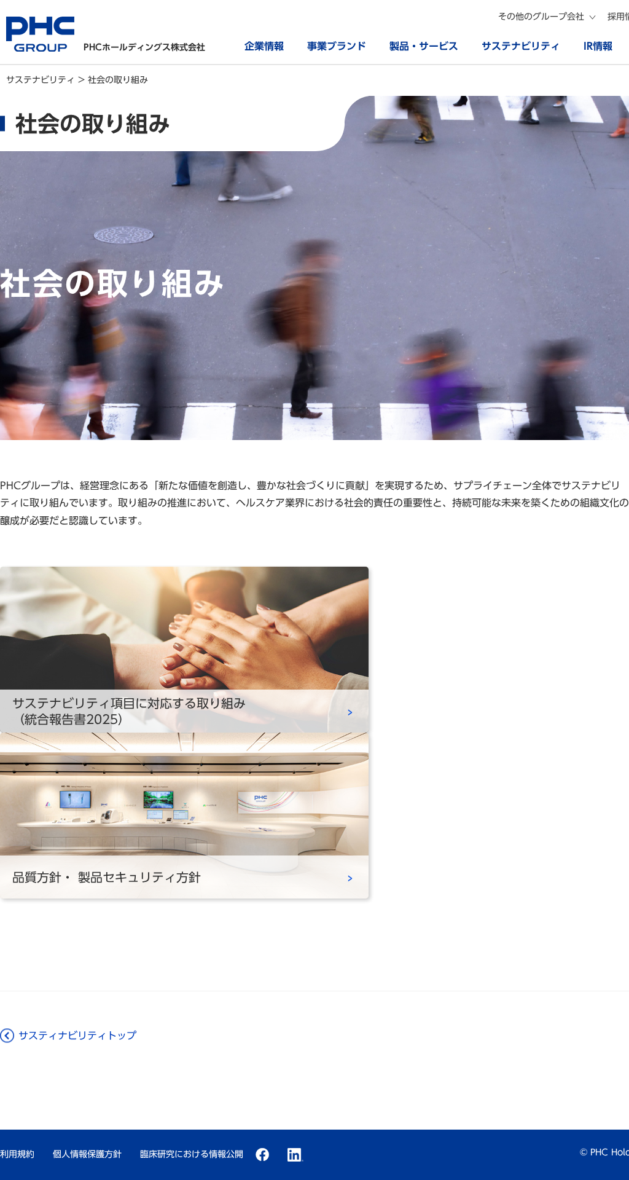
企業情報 (264, 46)
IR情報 (598, 46)
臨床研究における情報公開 (191, 1154)
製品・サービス (423, 46)
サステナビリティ (521, 46)
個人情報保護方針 (87, 1154)
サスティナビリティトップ (77, 1035)
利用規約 (17, 1154)
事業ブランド (336, 46)
